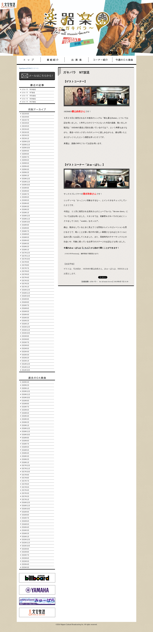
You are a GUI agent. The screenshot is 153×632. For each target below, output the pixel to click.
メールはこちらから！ (37, 76)
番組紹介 (53, 59)
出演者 (76, 59)
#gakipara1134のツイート (29, 68)
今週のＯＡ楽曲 (124, 59)
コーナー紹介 (100, 59)
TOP (29, 59)
